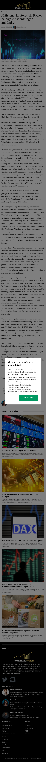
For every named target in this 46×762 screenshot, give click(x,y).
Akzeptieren (29, 398)
